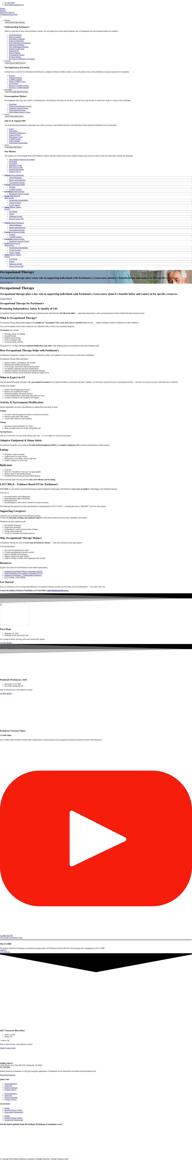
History (11, 214)
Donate (7, 1108)
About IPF (8, 1086)
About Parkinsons (15, 178)
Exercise (12, 187)
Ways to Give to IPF (16, 219)
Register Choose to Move (13, 1110)
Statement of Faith (15, 216)
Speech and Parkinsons (17, 180)
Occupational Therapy (17, 182)
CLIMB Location (15, 189)
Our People (13, 212)
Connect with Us (10, 1090)
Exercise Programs (11, 1088)
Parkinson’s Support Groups (19, 194)
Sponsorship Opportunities (18, 200)
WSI (66, 1159)
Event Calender (14, 205)
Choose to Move (15, 203)
